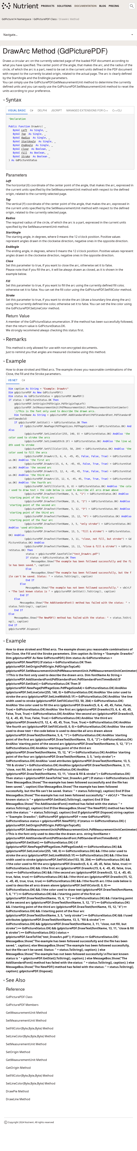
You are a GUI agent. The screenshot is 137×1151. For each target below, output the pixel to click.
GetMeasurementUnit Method (26, 1013)
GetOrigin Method (18, 1068)
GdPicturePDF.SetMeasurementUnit (81, 86)
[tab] (17, 110)
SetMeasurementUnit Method (26, 1020)
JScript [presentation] (56, 110)
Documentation (85, 6)
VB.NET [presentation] (12, 380)
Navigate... (10, 35)
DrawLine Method (18, 1099)
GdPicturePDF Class (45, 19)
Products (47, 6)
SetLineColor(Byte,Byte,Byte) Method (30, 1036)
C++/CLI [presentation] (117, 110)
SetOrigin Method (18, 1052)
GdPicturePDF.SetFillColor (102, 290)
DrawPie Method (17, 1091)
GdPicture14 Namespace (16, 19)
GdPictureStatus (26, 160)
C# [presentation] (31, 110)
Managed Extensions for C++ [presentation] (87, 110)
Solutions (64, 6)
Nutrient (29, 1122)
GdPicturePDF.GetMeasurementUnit (58, 82)
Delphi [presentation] (42, 110)
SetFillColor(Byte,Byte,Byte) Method (29, 1028)
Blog (102, 6)
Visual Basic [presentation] (17, 110)
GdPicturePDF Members (22, 1005)
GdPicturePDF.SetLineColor (29, 308)
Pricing (114, 6)
